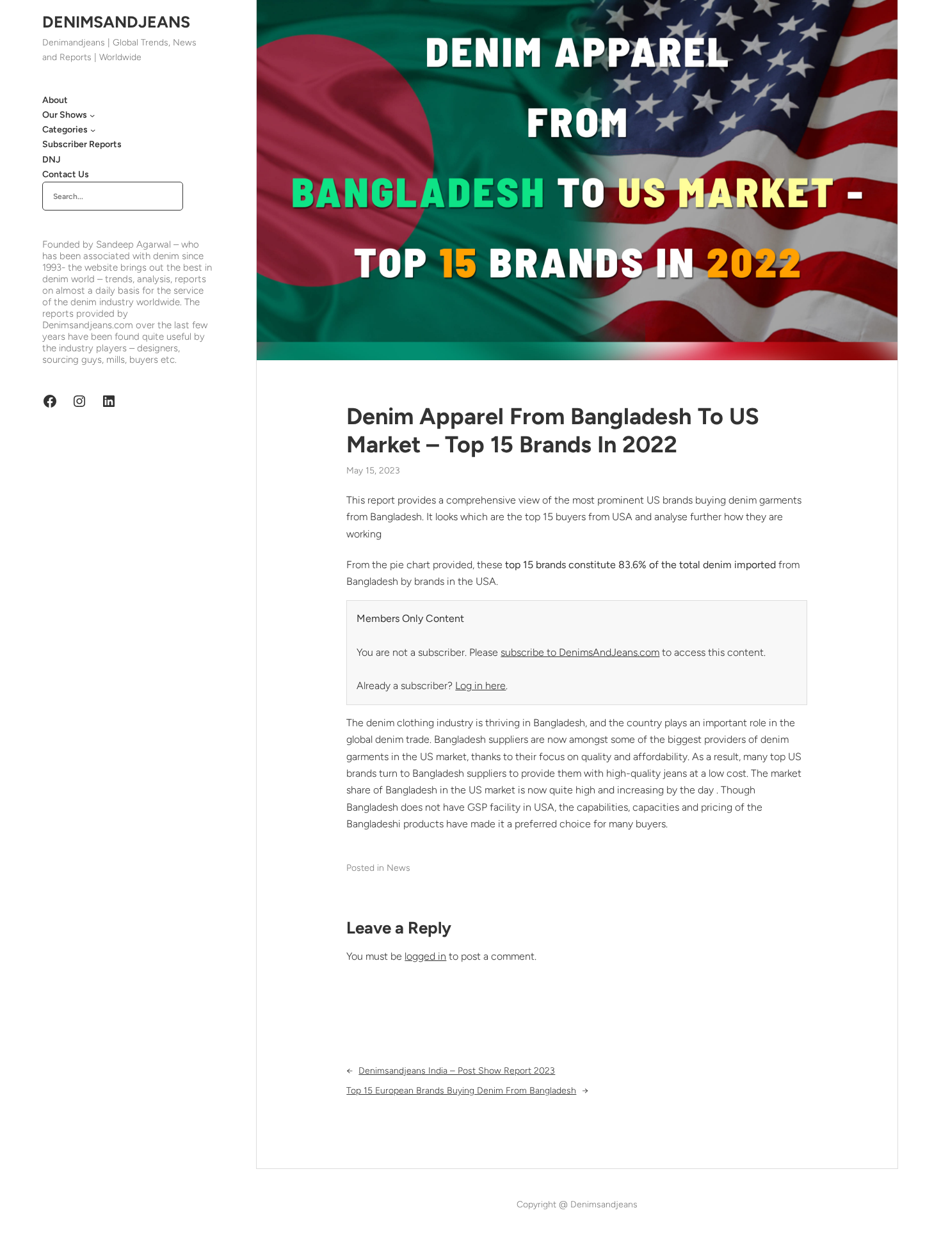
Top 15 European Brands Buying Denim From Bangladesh (461, 1090)
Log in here (480, 686)
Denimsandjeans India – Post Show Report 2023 (456, 1070)
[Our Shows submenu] (92, 115)
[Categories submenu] (92, 129)
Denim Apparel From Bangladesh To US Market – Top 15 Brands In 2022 (552, 429)
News (398, 867)
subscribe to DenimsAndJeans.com (580, 652)
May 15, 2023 (373, 470)
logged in (425, 956)
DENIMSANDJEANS (116, 21)
